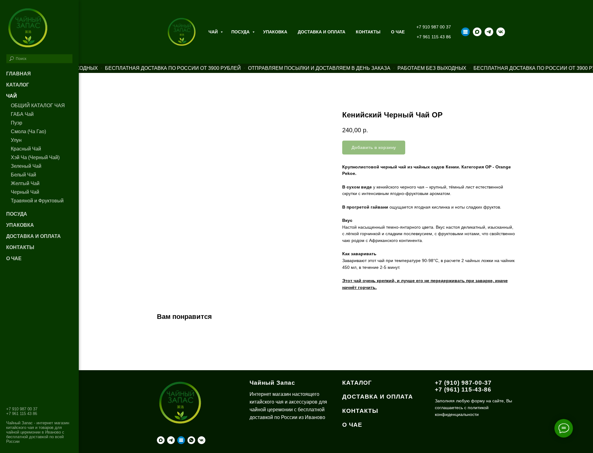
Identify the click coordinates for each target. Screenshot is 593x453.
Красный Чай (26, 148)
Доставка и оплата (321, 31)
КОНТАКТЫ (360, 411)
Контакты (368, 31)
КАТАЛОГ (357, 382)
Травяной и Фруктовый (37, 200)
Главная (18, 73)
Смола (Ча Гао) (28, 131)
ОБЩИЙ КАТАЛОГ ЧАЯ (38, 105)
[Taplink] (465, 32)
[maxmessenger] (477, 32)
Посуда (241, 31)
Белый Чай (23, 174)
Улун (16, 140)
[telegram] (489, 32)
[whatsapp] (191, 440)
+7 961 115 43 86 (434, 36)
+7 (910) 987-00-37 (463, 382)
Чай (213, 31)
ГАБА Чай (22, 114)
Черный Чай (25, 192)
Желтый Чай (25, 183)
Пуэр (16, 122)
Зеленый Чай (26, 166)
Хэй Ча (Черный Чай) (35, 157)
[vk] (500, 32)
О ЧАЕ (398, 31)
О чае (14, 258)
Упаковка (275, 31)
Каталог (17, 84)
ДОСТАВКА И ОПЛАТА (377, 396)
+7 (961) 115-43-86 (463, 389)
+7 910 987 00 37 (433, 26)
